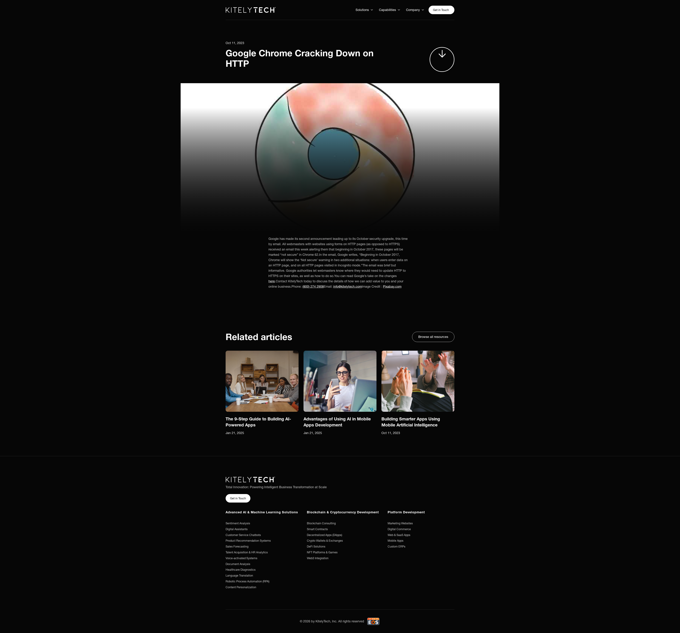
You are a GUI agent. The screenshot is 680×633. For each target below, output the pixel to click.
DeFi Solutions (316, 546)
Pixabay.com (392, 286)
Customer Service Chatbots (243, 535)
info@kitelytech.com (347, 286)
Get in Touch (441, 10)
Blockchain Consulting (321, 523)
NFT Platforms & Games (322, 552)
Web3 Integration (317, 558)
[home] (251, 10)
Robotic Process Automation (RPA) (247, 581)
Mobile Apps (395, 540)
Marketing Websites (400, 523)
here (271, 281)
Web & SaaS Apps (399, 535)
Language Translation (239, 575)
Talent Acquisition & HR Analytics (247, 552)
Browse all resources (433, 337)
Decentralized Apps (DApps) (324, 535)
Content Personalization (241, 587)
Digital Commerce (399, 529)
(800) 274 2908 (313, 286)
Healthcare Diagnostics (241, 569)
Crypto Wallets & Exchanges (325, 540)
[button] (364, 10)
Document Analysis (238, 564)
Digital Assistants (237, 529)
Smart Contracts (317, 529)
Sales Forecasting (237, 546)
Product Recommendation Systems (248, 540)
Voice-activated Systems (241, 558)
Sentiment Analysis (238, 523)
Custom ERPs (396, 546)
